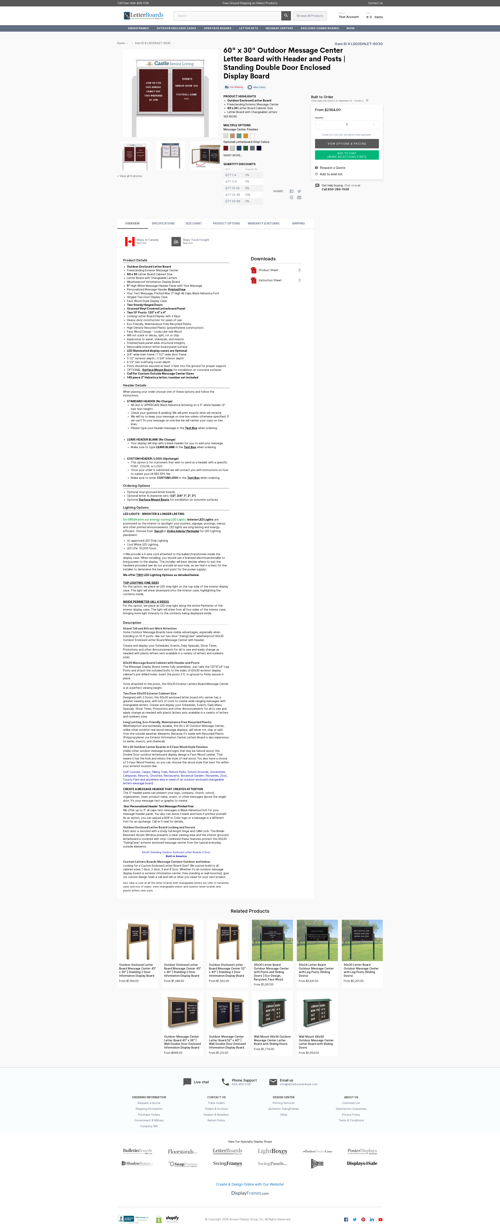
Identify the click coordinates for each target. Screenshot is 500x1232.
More (351, 28)
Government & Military (149, 1120)
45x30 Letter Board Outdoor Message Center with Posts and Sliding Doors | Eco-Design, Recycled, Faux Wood (271, 972)
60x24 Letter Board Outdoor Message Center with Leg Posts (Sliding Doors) (316, 970)
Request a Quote (149, 1103)
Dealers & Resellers (216, 1114)
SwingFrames (138, 28)
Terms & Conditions (351, 1120)
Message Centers (279, 28)
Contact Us (375, 3)
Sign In (342, 13)
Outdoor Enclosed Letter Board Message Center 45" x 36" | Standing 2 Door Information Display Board (182, 970)
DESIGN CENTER (284, 1097)
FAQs (283, 1114)
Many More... (233, 155)
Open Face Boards (217, 28)
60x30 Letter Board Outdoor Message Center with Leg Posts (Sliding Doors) (361, 970)
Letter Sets (248, 28)
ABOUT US (351, 1097)
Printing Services (284, 1103)
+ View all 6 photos (129, 176)
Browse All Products (310, 15)
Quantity (319, 118)
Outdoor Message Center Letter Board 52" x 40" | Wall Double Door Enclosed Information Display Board (227, 1042)
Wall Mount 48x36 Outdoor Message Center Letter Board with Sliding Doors (272, 1040)
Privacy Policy (351, 1114)
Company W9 (149, 1126)
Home (121, 43)
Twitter (354, 1219)
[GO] (286, 15)
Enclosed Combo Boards (320, 28)
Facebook (346, 1219)
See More (230, 116)
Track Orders (216, 1103)
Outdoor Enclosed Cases (176, 28)
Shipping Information (149, 1108)
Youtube (380, 1219)
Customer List (351, 1103)
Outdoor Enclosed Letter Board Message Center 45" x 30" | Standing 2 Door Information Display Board (137, 970)
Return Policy (216, 1120)
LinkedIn (372, 1219)
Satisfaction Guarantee (351, 1108)
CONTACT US (216, 1097)
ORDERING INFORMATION (149, 1097)
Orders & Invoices (216, 1108)
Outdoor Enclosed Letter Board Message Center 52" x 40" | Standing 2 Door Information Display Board (227, 970)
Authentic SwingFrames (283, 1108)
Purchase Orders (149, 1114)
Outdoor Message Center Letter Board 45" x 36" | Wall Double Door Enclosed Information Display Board (182, 1042)
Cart (368, 13)
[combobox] (232, 15)
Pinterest (363, 1219)
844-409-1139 (139, 3)
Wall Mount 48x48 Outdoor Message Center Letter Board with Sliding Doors (316, 1042)
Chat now (350, 185)
